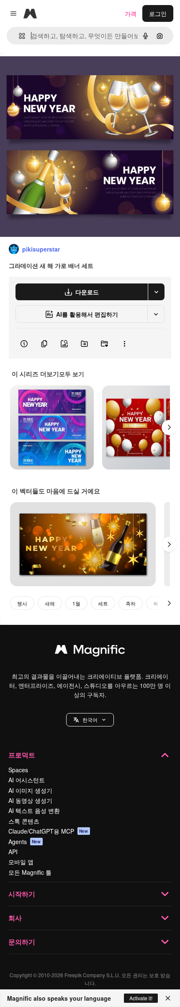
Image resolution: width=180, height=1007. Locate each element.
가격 (130, 13)
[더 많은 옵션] (124, 343)
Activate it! (140, 998)
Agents (24, 841)
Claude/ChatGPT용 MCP (48, 831)
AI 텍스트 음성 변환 (34, 810)
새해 (50, 603)
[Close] (168, 998)
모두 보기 (71, 374)
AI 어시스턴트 (26, 780)
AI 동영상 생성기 (30, 800)
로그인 (158, 13)
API (13, 851)
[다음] (169, 427)
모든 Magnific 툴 (29, 872)
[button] (90, 719)
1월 (76, 603)
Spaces (18, 770)
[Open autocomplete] (18, 36)
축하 (131, 603)
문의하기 (21, 942)
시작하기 (21, 894)
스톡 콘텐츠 (23, 821)
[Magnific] (90, 651)
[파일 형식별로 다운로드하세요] (156, 291)
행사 (22, 603)
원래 (48, 72)
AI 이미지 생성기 (30, 790)
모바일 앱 (20, 862)
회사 (15, 918)
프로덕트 (21, 755)
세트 (103, 603)
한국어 (90, 719)
